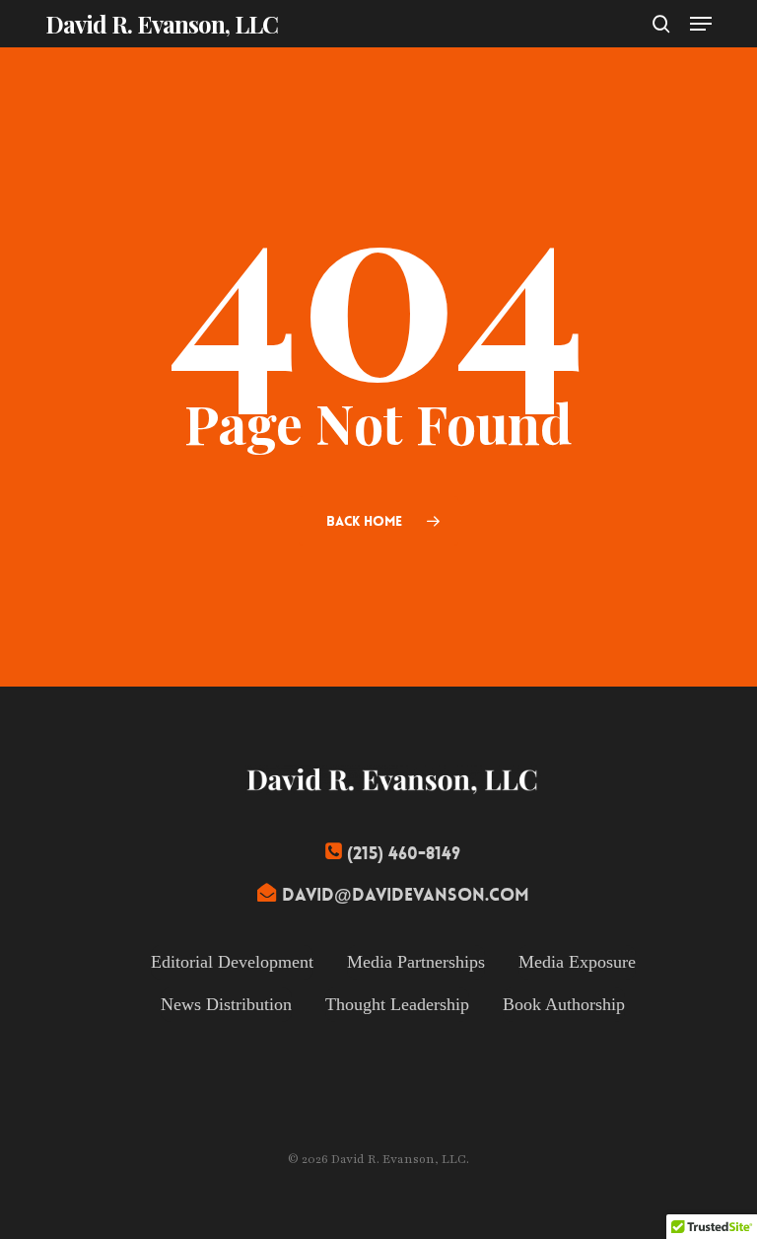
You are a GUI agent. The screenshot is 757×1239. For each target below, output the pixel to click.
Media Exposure (577, 962)
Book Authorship (564, 1004)
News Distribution (226, 1004)
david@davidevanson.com (405, 895)
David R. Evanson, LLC (161, 24)
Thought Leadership (397, 1004)
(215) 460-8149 (403, 853)
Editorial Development (232, 962)
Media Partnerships (416, 962)
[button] (701, 24)
